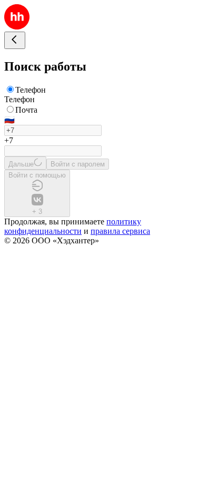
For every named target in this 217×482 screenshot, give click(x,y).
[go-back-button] (14, 40)
